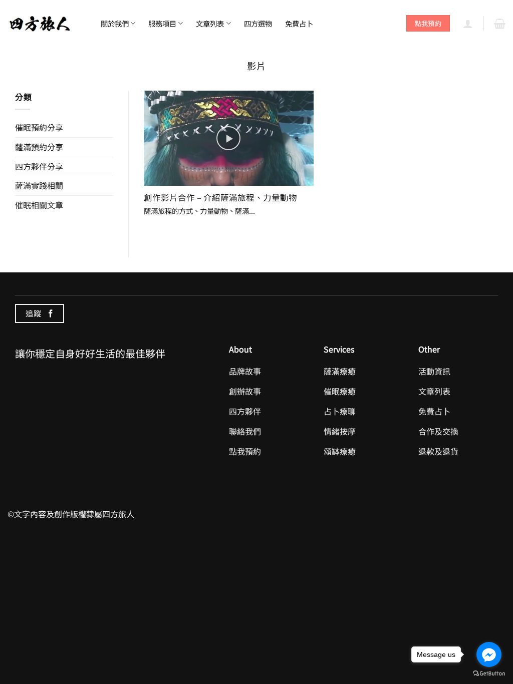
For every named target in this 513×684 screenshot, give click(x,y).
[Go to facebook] (488, 654)
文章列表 (210, 23)
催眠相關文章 (39, 205)
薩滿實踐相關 (39, 185)
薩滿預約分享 (39, 147)
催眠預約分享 (39, 127)
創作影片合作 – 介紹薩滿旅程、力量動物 (220, 197)
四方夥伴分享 (39, 166)
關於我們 (115, 23)
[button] (468, 24)
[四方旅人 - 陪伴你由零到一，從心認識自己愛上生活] (40, 22)
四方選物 (258, 23)
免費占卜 (299, 23)
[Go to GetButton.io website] (489, 673)
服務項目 (162, 23)
